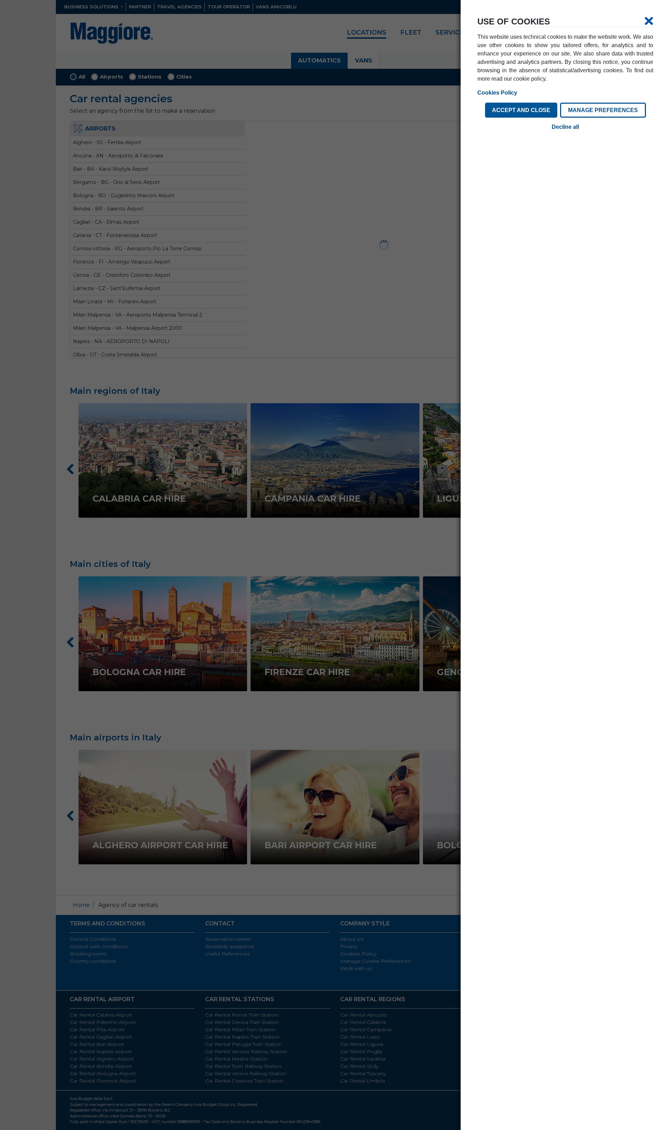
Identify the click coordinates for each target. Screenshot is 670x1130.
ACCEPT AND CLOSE (521, 110)
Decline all (565, 127)
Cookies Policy (497, 93)
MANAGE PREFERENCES (603, 110)
